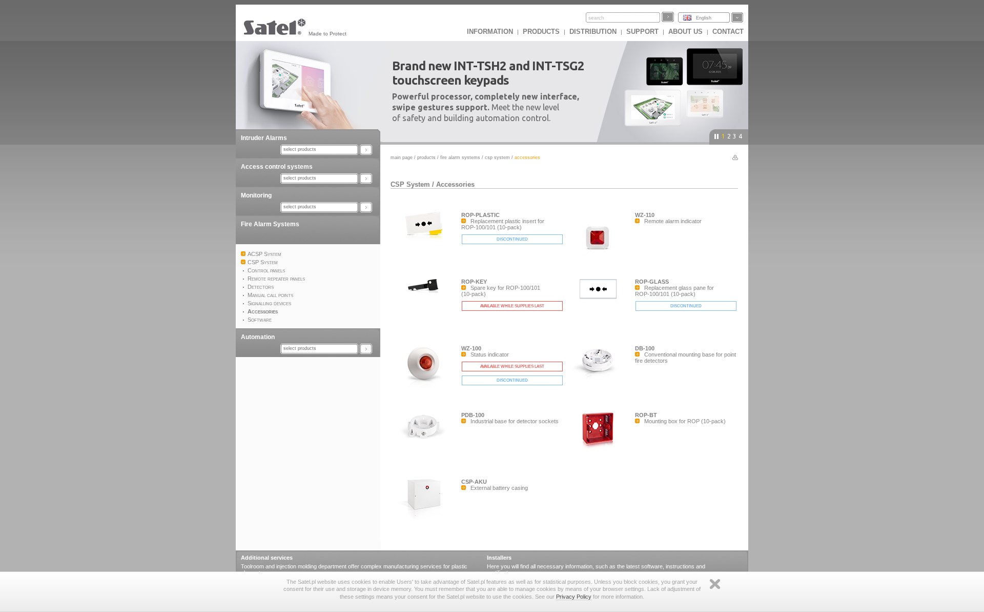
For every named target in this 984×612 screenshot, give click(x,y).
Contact (728, 31)
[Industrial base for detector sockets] (426, 444)
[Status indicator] (426, 386)
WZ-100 (471, 348)
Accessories (455, 184)
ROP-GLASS (652, 282)
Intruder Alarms (264, 138)
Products (541, 31)
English (703, 18)
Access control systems (277, 166)
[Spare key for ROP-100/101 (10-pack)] (426, 306)
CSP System (497, 157)
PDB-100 (472, 415)
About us (685, 31)
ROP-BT (646, 415)
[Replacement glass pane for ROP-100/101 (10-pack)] (599, 306)
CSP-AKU (474, 482)
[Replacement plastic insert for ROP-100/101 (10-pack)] (426, 239)
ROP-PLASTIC (480, 215)
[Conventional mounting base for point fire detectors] (599, 377)
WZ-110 (644, 215)
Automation (258, 337)
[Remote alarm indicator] (599, 261)
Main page (402, 157)
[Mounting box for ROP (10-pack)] (599, 450)
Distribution (593, 31)
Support (642, 31)
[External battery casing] (426, 519)
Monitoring (256, 195)
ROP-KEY (474, 282)
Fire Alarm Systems (270, 224)
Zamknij (715, 584)
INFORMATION (490, 31)
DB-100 (644, 348)
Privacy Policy (573, 597)
